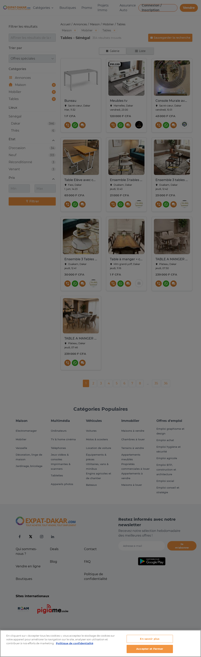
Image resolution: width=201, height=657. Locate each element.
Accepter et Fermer (149, 648)
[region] (100, 643)
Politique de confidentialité (74, 643)
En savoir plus (149, 638)
